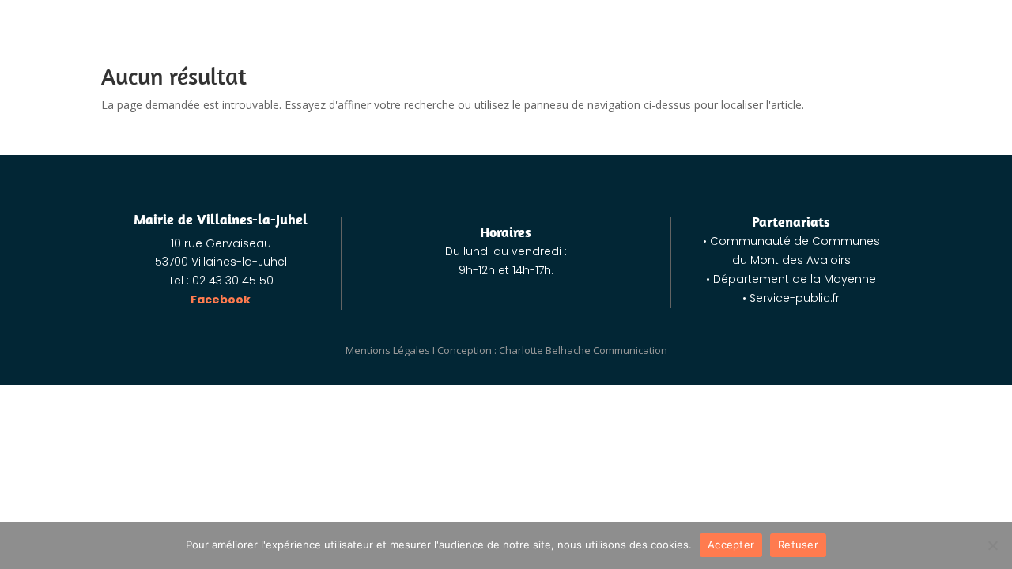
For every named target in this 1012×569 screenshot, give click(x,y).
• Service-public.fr (791, 298)
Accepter (731, 544)
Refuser (798, 544)
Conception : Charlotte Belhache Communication (552, 350)
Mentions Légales (388, 350)
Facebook (221, 299)
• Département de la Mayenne (791, 279)
